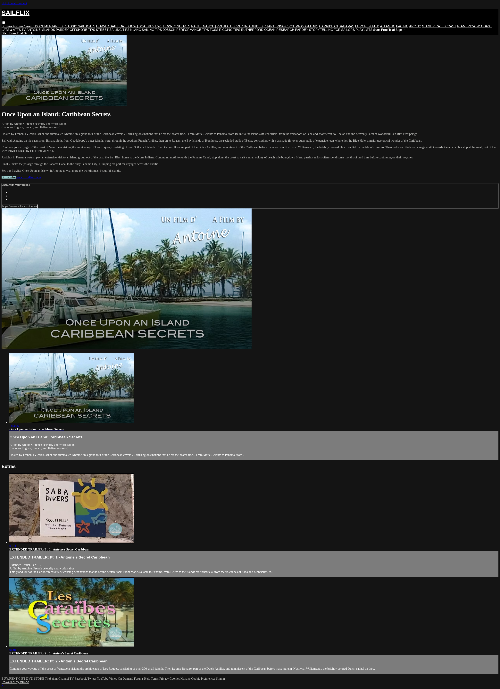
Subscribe (9, 177)
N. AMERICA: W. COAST (474, 26)
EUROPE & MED (367, 26)
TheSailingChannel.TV (59, 678)
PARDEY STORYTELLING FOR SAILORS (325, 29)
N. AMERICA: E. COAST (439, 26)
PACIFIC (402, 26)
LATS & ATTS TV (14, 29)
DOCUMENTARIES (49, 26)
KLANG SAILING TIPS (146, 29)
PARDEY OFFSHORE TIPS (75, 29)
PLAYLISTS (364, 29)
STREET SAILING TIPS (112, 29)
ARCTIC (415, 26)
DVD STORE (35, 678)
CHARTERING (274, 26)
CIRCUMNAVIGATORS (301, 26)
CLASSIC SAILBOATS (79, 26)
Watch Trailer (25, 177)
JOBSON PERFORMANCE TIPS (186, 29)
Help (147, 678)
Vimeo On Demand (121, 678)
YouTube (102, 678)
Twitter (92, 678)
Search (29, 26)
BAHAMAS (346, 26)
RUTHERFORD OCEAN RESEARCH (267, 29)
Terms (155, 678)
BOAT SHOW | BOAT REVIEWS (139, 26)
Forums (18, 26)
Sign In (29, 33)
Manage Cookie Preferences (198, 678)
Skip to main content (14, 3)
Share (37, 177)
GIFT (21, 678)
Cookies (175, 678)
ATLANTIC (387, 26)
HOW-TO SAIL (106, 26)
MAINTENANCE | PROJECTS (212, 26)
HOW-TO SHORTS (176, 26)
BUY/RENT (10, 678)
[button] (3, 22)
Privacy (164, 678)
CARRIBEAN (328, 26)
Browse (7, 26)
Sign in (400, 29)
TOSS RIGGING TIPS (225, 29)
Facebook (81, 678)
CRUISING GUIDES (248, 26)
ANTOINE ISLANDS (41, 29)
